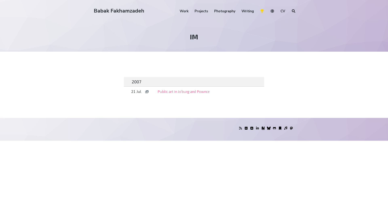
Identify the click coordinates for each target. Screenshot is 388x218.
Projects (201, 11)
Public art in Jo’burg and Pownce (184, 91)
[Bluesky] (269, 128)
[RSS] (240, 128)
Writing (247, 11)
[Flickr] (246, 128)
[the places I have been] (252, 128)
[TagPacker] (280, 128)
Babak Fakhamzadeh (119, 10)
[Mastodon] (291, 128)
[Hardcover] (263, 128)
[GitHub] (274, 128)
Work (184, 11)
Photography (224, 11)
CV (282, 11)
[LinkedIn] (257, 128)
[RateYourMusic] (286, 128)
